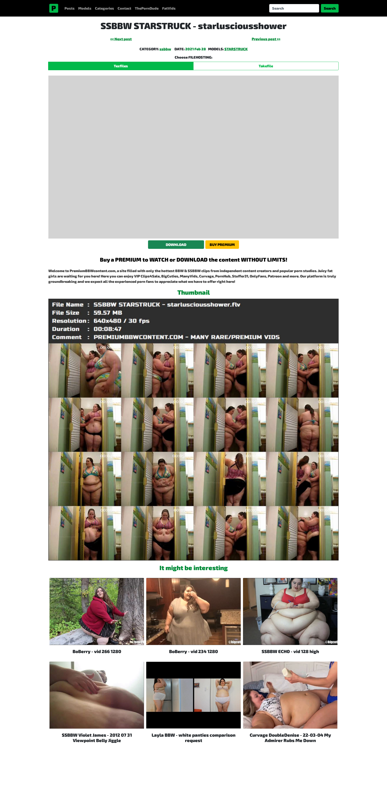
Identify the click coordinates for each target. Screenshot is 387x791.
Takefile (266, 66)
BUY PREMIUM (222, 244)
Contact (124, 8)
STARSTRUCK (236, 49)
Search (330, 8)
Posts (69, 8)
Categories (104, 8)
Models (84, 8)
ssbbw (165, 49)
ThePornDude (147, 8)
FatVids (169, 8)
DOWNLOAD (176, 244)
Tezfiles (121, 66)
